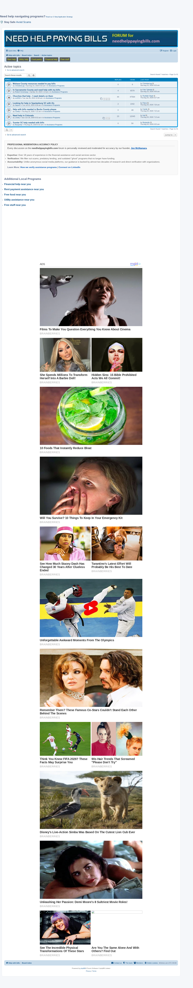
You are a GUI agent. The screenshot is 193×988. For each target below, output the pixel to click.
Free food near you (15, 194)
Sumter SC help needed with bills (28, 122)
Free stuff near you (15, 205)
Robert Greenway (21, 92)
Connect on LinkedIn (69, 167)
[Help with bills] (91, 38)
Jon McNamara (139, 148)
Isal (144, 115)
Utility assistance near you (19, 199)
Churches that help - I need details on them (33, 96)
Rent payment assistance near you (24, 189)
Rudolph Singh (148, 96)
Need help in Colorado (23, 115)
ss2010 (18, 98)
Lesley (17, 117)
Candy (17, 111)
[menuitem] (20, 51)
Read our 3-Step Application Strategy (59, 17)
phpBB (83, 968)
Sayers (17, 105)
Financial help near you (17, 184)
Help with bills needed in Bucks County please (34, 109)
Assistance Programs (57, 86)
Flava (145, 103)
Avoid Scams (23, 22)
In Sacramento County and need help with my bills (36, 90)
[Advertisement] (73, 8)
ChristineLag (19, 86)
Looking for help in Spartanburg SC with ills (33, 103)
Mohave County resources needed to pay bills (34, 84)
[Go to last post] (153, 83)
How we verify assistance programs (38, 167)
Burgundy (18, 125)
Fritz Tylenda (147, 90)
